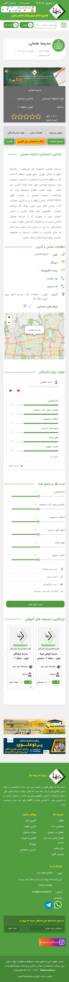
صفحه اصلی (44, 51)
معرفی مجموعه (55, 133)
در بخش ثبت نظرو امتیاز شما (25, 227)
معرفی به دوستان (55, 832)
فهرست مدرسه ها (25, 51)
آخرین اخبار (30, 821)
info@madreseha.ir (42, 892)
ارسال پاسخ (14, 465)
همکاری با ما (58, 826)
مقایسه (9, 141)
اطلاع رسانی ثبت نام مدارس (54, 840)
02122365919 (41, 255)
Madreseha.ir (48, 970)
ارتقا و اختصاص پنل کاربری (31, 141)
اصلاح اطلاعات (56, 141)
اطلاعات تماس (36, 133)
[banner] (18, 9)
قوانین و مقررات (28, 838)
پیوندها (32, 844)
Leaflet (61, 358)
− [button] (9, 322)
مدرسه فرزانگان (20, 654)
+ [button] (9, 317)
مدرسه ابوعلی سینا (48, 654)
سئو (31, 976)
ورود (25, 25)
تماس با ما (24, 3)
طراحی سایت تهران (43, 976)
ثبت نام (8, 25)
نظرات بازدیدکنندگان (16, 133)
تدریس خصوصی (28, 850)
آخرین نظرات (30, 826)
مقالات (61, 821)
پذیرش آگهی (10, 3)
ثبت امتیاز (51, 120)
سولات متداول (29, 832)
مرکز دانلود (59, 848)
